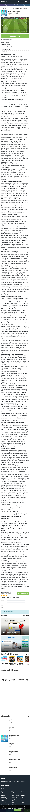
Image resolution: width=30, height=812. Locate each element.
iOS (22, 797)
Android (9, 8)
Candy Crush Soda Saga (14, 759)
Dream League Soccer (22, 8)
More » (27, 654)
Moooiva (4, 2)
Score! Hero (11, 727)
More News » (26, 615)
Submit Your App (5, 785)
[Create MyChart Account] (15, 644)
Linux (22, 802)
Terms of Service (5, 804)
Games (18, 5)
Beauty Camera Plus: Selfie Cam (16, 719)
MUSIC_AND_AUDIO (15, 799)
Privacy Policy (4, 799)
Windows (23, 799)
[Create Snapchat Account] (15, 626)
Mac (22, 800)
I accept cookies (17, 810)
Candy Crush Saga (13, 767)
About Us (3, 795)
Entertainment (14, 800)
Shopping (13, 804)
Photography (24, 5)
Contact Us (3, 797)
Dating (12, 802)
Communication (12, 5)
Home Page (4, 5)
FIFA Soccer (11, 743)
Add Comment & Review (23, 593)
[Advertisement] (15, 699)
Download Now (15, 36)
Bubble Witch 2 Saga (13, 751)
